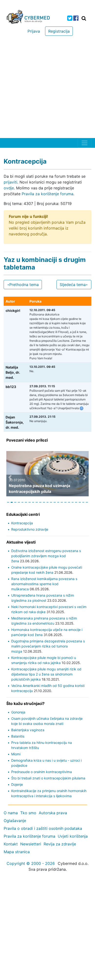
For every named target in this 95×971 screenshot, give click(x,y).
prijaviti (10, 182)
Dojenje (17, 784)
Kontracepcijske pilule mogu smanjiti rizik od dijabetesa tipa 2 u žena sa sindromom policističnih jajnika (46, 674)
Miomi (15, 754)
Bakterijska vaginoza (27, 730)
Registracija (59, 31)
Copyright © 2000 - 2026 (31, 863)
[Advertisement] (47, 88)
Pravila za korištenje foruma (47, 193)
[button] (10, 477)
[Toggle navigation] (84, 143)
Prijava (34, 31)
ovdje (9, 187)
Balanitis (17, 736)
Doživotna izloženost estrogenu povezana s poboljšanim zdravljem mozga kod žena (46, 556)
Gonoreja (18, 712)
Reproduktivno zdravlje (29, 529)
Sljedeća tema (73, 284)
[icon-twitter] (70, 18)
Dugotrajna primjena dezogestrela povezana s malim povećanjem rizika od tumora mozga (48, 646)
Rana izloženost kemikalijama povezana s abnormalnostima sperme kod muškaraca (44, 584)
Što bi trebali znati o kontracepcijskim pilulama (48, 778)
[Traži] (84, 18)
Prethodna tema (24, 284)
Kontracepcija (22, 523)
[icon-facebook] (76, 18)
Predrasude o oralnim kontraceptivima (41, 772)
